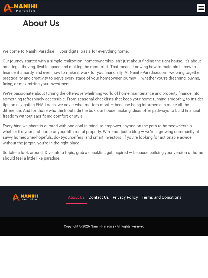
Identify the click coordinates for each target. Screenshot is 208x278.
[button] (201, 8)
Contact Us (99, 197)
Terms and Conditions (161, 197)
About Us (76, 197)
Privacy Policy (125, 197)
